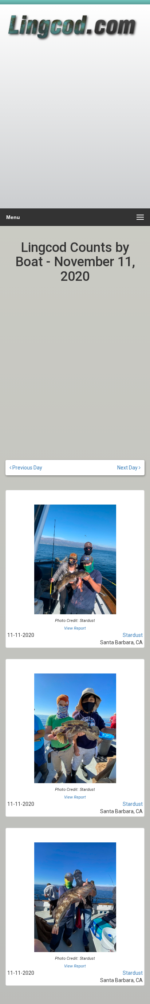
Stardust (133, 635)
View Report (75, 628)
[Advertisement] (75, 128)
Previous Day (26, 468)
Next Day (128, 468)
